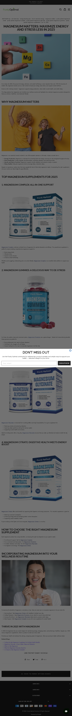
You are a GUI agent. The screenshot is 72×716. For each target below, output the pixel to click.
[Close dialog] (70, 350)
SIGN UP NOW (64, 363)
